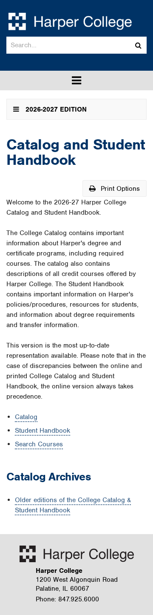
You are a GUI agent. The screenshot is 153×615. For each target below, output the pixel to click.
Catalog (26, 417)
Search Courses (39, 444)
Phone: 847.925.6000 (67, 599)
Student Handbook (42, 430)
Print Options (119, 188)
